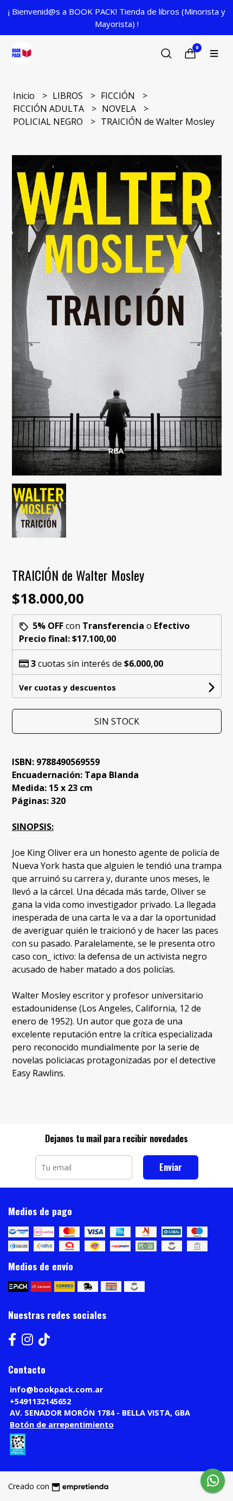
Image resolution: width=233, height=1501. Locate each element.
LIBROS (69, 96)
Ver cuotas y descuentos (67, 687)
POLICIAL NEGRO (49, 122)
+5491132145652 (40, 1401)
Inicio (25, 96)
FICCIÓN (119, 96)
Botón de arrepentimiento (62, 1424)
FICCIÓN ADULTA (49, 109)
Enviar (170, 1167)
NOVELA (120, 109)
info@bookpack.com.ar (56, 1389)
